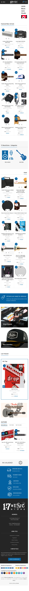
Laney (20, 44)
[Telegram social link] (21, 573)
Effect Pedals (17, 391)
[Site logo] (14, 2)
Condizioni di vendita (14, 542)
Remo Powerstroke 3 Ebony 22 (7, 213)
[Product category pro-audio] (7, 156)
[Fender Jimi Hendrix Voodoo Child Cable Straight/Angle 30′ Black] (7, 271)
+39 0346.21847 (17, 525)
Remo (8, 216)
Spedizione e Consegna (14, 535)
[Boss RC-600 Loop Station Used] (7, 435)
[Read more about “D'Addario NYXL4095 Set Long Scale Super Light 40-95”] (6, 231)
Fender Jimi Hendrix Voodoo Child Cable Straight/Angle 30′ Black (7, 280)
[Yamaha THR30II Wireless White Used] (7, 34)
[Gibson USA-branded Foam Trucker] (20, 77)
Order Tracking (14, 540)
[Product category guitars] (21, 156)
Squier (20, 195)
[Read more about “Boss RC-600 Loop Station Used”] (6, 439)
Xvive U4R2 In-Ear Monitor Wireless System (20, 106)
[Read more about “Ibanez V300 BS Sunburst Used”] (19, 210)
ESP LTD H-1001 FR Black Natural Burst (7, 62)
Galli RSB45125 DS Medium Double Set (20, 234)
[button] (6, 38)
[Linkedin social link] (12, 573)
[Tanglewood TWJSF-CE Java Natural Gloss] (20, 120)
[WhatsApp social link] (17, 573)
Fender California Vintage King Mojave (8, 84)
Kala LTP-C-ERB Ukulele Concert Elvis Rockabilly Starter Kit (20, 257)
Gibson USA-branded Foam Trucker (20, 84)
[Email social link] (7, 573)
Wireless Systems (20, 108)
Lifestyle (7, 130)
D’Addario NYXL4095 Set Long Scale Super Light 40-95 (7, 234)
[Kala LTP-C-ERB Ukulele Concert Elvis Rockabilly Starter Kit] (20, 248)
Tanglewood (20, 131)
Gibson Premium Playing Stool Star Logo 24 (7, 128)
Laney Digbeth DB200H (20, 41)
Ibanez (20, 216)
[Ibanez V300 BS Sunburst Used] (20, 206)
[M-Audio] (7, 462)
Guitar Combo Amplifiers (6, 44)
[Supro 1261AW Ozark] (7, 248)
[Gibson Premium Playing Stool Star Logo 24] (7, 120)
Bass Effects (12, 391)
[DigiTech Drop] (14, 376)
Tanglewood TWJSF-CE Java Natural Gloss (20, 128)
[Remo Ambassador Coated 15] (20, 271)
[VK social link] (19, 573)
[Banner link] (14, 317)
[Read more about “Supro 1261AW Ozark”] (6, 252)
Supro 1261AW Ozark (7, 255)
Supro (7, 258)
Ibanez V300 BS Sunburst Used (20, 213)
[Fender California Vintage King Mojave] (7, 77)
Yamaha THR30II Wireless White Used (7, 42)
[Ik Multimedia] (20, 462)
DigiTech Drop (14, 389)
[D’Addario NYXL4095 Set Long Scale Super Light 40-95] (7, 226)
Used (12, 44)
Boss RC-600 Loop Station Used (7, 443)
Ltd (7, 66)
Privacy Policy (14, 545)
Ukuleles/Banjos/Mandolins (7, 193)
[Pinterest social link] (9, 573)
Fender (7, 88)
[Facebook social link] (2, 573)
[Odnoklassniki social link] (14, 573)
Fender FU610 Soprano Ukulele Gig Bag (7, 190)
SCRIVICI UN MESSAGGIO (14, 559)
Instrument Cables (7, 282)
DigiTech (14, 392)
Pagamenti (14, 538)
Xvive (7, 110)
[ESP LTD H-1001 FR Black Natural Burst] (7, 55)
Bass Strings (7, 236)
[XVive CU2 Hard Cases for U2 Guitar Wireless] (7, 98)
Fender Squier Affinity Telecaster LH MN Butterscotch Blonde (20, 191)
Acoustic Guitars (20, 64)
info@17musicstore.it (16, 523)
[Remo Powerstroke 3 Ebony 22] (7, 206)
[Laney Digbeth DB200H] (20, 34)
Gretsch (20, 66)
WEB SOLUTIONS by (14, 583)
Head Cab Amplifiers (20, 43)
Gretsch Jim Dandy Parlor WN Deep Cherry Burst (20, 62)
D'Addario (7, 238)
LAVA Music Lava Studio (23, 10)
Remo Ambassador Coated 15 (20, 278)
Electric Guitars (7, 64)
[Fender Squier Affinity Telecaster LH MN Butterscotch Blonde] (20, 183)
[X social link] (4, 573)
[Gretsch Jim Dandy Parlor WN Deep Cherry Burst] (20, 55)
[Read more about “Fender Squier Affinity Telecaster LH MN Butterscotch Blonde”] (19, 187)
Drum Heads (7, 214)
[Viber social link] (24, 573)
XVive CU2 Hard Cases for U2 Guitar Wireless (7, 106)
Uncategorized (20, 86)
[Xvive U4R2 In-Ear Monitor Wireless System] (20, 98)
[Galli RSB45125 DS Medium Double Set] (20, 226)
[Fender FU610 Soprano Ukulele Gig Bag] (7, 183)
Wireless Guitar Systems (7, 108)
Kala (20, 261)
